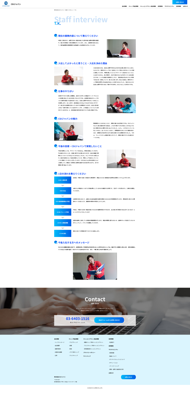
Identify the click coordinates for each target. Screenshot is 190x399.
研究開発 (160, 6)
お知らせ (185, 6)
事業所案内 (57, 349)
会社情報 (124, 6)
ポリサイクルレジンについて (117, 359)
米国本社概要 (58, 352)
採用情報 (178, 6)
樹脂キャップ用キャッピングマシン (93, 342)
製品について (113, 356)
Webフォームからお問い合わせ (109, 320)
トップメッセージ (59, 342)
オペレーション (113, 363)
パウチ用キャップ (74, 352)
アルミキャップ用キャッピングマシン (93, 345)
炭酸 (70, 345)
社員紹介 (111, 342)
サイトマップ (87, 356)
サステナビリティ (169, 6)
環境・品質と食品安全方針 (116, 369)
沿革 (55, 355)
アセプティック (73, 342)
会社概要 (57, 345)
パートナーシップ (114, 366)
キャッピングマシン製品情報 (148, 6)
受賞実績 (111, 353)
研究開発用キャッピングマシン (92, 349)
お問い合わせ (180, 2)
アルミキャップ (73, 355)
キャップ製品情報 (133, 6)
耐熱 (70, 349)
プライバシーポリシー (89, 352)
